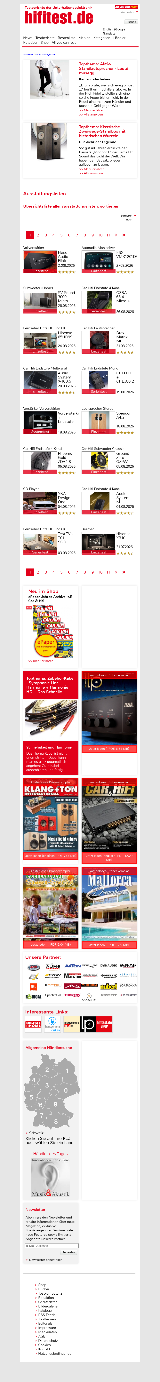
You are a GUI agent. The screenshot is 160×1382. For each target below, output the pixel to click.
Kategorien (101, 38)
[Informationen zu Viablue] (89, 997)
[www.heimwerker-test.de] (71, 1036)
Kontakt (44, 1349)
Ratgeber (30, 42)
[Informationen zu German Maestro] (72, 977)
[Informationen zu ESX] (33, 977)
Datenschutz (48, 1340)
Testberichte (45, 38)
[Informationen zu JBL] (33, 987)
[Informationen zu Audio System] (53, 967)
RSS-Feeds (46, 1315)
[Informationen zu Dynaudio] (108, 967)
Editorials (45, 1323)
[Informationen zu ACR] (33, 967)
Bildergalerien (49, 1306)
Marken (84, 38)
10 (100, 235)
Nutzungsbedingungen (55, 1353)
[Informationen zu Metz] (72, 987)
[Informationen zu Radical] (33, 997)
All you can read (64, 42)
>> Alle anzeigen (91, 114)
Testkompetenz (50, 1293)
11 (108, 235)
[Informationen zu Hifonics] (128, 977)
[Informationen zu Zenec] (128, 997)
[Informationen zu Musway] (89, 987)
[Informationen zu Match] (53, 987)
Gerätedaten (48, 1302)
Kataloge (45, 1310)
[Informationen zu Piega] (128, 987)
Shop (45, 42)
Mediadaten (47, 1332)
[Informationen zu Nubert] (108, 987)
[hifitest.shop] (104, 1036)
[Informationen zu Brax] (89, 967)
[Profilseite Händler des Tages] (50, 1196)
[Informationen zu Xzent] (108, 997)
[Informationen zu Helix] (108, 977)
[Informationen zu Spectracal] (53, 997)
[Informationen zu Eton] (53, 977)
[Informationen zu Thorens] (72, 997)
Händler (119, 38)
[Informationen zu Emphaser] (128, 967)
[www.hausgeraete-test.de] (52, 1036)
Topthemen (47, 1319)
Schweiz (36, 1133)
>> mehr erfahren (40, 661)
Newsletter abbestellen (45, 1260)
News (27, 38)
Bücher (43, 1289)
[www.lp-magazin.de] (88, 1036)
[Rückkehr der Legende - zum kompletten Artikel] (51, 150)
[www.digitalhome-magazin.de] (33, 1036)
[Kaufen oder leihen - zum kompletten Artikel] (51, 90)
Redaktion (46, 1297)
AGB (41, 1336)
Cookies (44, 1345)
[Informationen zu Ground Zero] (89, 977)
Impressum (47, 1327)
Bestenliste (66, 38)
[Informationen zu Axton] (72, 967)
